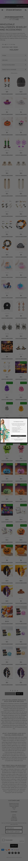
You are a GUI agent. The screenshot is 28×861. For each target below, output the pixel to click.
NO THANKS (18, 437)
